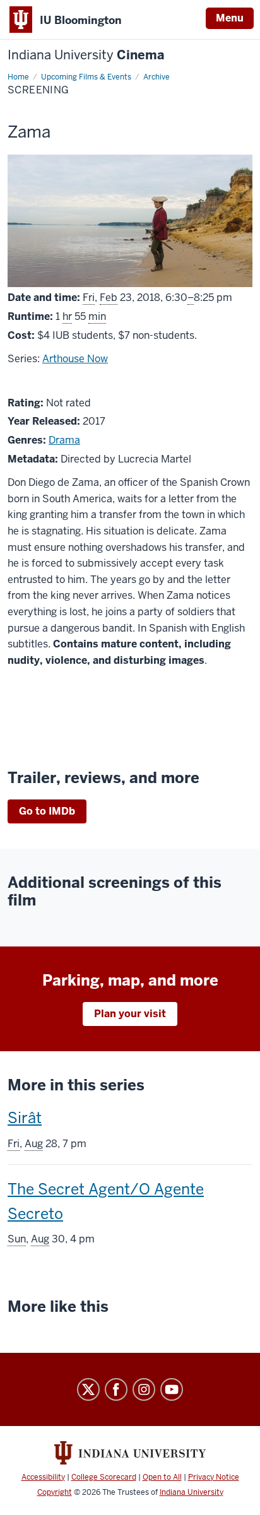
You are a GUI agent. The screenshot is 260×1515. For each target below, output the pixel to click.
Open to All (162, 1477)
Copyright (54, 1492)
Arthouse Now (75, 358)
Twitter (88, 1389)
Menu (230, 18)
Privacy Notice (213, 1477)
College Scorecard (103, 1477)
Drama (64, 440)
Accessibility (43, 1477)
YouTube (171, 1389)
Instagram (144, 1389)
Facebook (116, 1389)
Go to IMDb (47, 811)
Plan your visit (130, 1013)
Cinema (86, 55)
